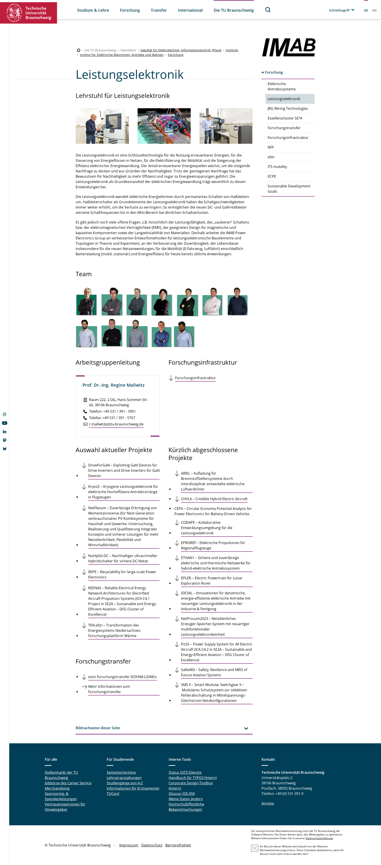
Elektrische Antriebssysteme (282, 86)
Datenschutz (151, 845)
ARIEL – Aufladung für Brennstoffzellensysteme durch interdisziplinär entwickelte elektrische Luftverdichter (213, 481)
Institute (232, 50)
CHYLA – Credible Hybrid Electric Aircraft (214, 498)
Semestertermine (121, 772)
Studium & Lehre (93, 10)
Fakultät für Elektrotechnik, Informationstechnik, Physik (180, 50)
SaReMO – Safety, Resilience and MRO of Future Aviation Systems (214, 672)
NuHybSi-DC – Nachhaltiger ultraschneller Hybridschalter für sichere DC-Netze (122, 558)
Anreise (267, 803)
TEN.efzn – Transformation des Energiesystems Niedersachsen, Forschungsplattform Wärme (114, 630)
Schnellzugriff (339, 10)
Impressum (128, 845)
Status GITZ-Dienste (185, 772)
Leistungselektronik (284, 98)
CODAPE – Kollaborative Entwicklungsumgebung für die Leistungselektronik (206, 527)
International (190, 10)
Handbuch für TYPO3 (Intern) (193, 777)
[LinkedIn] (4, 432)
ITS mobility (277, 166)
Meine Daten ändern (186, 798)
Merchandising (57, 788)
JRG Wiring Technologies (288, 108)
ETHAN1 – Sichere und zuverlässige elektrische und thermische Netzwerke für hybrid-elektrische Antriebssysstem (215, 563)
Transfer (159, 10)
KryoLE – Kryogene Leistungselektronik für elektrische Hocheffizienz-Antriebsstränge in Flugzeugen (123, 492)
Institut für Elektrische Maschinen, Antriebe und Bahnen (122, 55)
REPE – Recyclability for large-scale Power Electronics (122, 574)
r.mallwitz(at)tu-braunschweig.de (116, 424)
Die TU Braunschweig (234, 10)
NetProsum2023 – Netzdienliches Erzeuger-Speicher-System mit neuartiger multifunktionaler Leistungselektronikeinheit (215, 626)
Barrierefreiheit (178, 845)
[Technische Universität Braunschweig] (28, 13)
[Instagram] (4, 415)
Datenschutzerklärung (319, 838)
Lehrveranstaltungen (124, 777)
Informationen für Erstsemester (133, 788)
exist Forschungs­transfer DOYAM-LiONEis (122, 676)
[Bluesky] (4, 449)
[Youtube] (4, 423)
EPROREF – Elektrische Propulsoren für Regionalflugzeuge (213, 545)
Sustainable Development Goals (289, 189)
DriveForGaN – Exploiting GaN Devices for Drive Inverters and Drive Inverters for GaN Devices (124, 470)
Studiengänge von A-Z (125, 783)
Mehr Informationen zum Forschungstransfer (109, 689)
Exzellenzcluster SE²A (285, 118)
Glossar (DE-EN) (182, 793)
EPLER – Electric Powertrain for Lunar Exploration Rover (212, 581)
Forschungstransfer (284, 127)
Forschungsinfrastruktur (288, 137)
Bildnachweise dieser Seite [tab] (98, 727)
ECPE (272, 176)
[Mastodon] (4, 440)
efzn (271, 157)
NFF (271, 147)
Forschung (130, 10)
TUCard (113, 793)
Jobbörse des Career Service (68, 783)
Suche (268, 9)
